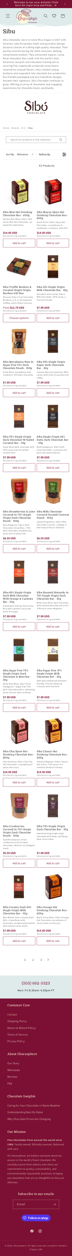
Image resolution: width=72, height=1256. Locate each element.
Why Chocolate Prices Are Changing (29, 1119)
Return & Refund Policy (21, 1028)
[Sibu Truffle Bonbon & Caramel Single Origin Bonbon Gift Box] (19, 267)
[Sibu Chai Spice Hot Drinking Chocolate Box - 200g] (19, 731)
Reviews (12, 1076)
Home (6, 127)
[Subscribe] (54, 1204)
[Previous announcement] (7, 4)
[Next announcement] (65, 4)
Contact (12, 1014)
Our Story (13, 1063)
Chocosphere (19, 1245)
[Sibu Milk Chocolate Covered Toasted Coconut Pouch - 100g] (53, 491)
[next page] (48, 959)
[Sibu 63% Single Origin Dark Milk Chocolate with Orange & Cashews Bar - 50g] (19, 572)
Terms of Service (17, 1034)
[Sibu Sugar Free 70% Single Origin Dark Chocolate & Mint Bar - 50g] (19, 650)
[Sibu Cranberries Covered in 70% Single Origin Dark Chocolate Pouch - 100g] (19, 806)
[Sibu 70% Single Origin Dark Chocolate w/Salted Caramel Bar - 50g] (19, 416)
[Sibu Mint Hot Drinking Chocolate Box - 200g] (19, 191)
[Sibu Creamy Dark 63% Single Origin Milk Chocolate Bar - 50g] (19, 887)
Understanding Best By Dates (25, 1112)
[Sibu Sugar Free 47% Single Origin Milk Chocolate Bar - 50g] (53, 650)
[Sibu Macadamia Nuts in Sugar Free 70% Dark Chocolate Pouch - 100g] (19, 341)
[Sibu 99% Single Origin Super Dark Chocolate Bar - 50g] (53, 341)
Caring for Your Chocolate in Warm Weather (33, 1105)
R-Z (23, 127)
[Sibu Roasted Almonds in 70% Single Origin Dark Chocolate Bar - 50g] (53, 572)
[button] (8, 16)
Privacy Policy (16, 1041)
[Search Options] (62, 139)
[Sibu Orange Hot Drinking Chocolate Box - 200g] (53, 887)
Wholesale (13, 1070)
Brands (15, 127)
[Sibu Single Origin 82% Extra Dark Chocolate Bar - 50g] (53, 416)
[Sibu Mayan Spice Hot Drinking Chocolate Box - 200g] (53, 191)
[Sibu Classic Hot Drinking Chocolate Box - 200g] (53, 731)
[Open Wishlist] (54, 16)
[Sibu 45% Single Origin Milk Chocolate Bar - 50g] (53, 267)
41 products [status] (47, 166)
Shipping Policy (17, 1021)
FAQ (9, 1083)
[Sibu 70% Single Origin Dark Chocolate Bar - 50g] (53, 806)
